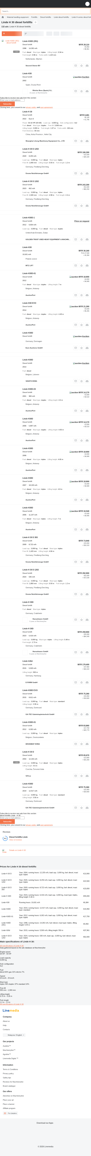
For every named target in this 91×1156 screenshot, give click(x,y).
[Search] (87, 11)
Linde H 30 (27, 112)
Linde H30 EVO (29, 303)
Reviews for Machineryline (13, 1082)
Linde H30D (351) (30, 41)
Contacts (6, 1029)
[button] (87, 4)
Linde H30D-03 (29, 389)
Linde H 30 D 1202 (31, 149)
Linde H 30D (28, 602)
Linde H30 (27, 73)
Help (4, 1025)
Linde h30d (28, 661)
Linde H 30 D (28, 752)
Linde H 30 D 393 (30, 537)
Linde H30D (28, 333)
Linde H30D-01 (29, 273)
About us (6, 1021)
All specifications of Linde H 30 (12, 946)
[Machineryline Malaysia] (16, 4)
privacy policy (31, 107)
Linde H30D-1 (29, 218)
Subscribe (7, 104)
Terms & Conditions (10, 1069)
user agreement (46, 107)
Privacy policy (8, 1073)
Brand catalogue (9, 1086)
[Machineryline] (2, 17)
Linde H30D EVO (30, 690)
